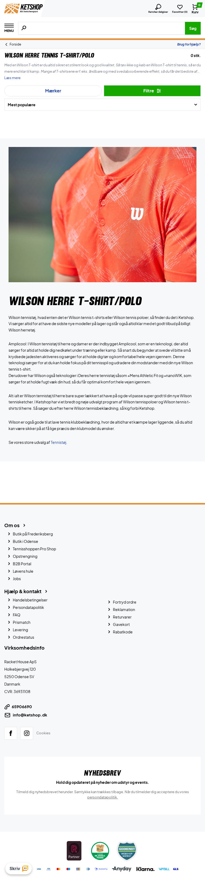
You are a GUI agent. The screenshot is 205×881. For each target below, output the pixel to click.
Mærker (53, 90)
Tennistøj (58, 442)
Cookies (43, 733)
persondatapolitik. (102, 797)
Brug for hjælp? (189, 44)
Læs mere (12, 78)
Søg (192, 28)
